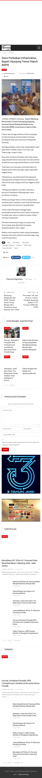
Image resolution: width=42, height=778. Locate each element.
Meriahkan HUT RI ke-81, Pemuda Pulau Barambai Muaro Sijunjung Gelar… (25, 754)
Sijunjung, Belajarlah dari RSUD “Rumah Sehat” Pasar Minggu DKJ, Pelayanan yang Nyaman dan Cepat (11, 302)
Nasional (19, 245)
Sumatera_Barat (7, 248)
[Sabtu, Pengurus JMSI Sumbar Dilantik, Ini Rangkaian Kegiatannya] (6, 633)
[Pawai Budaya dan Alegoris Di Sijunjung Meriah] (30, 361)
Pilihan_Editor (28, 245)
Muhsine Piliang (24, 774)
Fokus (8, 242)
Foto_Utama (25, 242)
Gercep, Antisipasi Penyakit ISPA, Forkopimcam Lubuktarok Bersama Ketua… (26, 622)
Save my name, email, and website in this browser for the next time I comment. (20, 443)
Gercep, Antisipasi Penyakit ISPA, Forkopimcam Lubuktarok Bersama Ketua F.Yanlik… (20, 683)
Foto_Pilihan (16, 242)
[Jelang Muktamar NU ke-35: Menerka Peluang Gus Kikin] (6, 613)
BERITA (4, 69)
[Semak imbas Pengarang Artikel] (21, 271)
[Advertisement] (21, 22)
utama (16, 248)
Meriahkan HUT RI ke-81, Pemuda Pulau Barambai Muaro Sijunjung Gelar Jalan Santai (19, 563)
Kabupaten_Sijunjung (8, 245)
